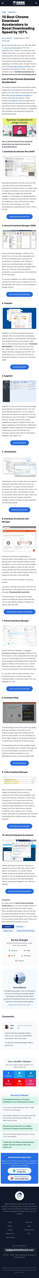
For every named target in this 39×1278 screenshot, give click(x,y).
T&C (28, 1234)
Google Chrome (8, 931)
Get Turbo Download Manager (19, 826)
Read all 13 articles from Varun (19, 1005)
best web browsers (17, 66)
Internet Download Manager (25, 931)
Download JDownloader (19, 510)
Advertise (28, 1222)
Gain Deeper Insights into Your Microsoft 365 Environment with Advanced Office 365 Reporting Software (19, 1118)
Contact (10, 1230)
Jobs (29, 1226)
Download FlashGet (19, 367)
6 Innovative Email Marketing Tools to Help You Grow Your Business (18, 1109)
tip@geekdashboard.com (20, 1249)
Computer (11, 12)
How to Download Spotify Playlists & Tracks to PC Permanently (19, 1135)
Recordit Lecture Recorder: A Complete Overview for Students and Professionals (18, 1127)
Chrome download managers (20, 95)
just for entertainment (13, 48)
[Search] (36, 3)
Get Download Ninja (19, 763)
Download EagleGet (19, 443)
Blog (10, 1222)
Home (4, 12)
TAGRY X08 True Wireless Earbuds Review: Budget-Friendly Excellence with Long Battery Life (18, 1144)
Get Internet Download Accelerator (19, 891)
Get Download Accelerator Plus (19, 216)
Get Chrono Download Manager (19, 689)
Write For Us (10, 1234)
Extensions (19, 926)
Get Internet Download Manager (19, 294)
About (10, 1226)
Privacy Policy (29, 1230)
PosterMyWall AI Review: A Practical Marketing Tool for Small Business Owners (18, 1100)
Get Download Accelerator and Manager (19, 612)
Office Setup (10, 1237)
